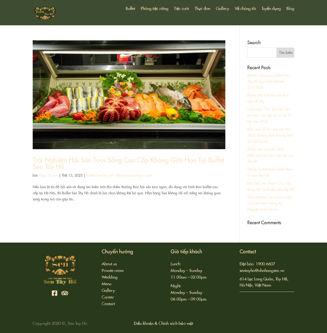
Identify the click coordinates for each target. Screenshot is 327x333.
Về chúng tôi (245, 9)
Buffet (130, 9)
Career (108, 297)
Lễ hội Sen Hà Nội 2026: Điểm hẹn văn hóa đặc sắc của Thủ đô (270, 155)
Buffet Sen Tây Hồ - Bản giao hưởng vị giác (120, 175)
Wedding (110, 277)
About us (109, 264)
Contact (108, 303)
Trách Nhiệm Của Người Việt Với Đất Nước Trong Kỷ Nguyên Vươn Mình (269, 203)
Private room (113, 270)
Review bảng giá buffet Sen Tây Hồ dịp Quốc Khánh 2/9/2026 (268, 81)
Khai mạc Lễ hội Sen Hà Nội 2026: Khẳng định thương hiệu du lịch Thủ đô (270, 135)
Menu (106, 284)
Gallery (222, 9)
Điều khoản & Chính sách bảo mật (163, 323)
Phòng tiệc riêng (154, 9)
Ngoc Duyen (48, 175)
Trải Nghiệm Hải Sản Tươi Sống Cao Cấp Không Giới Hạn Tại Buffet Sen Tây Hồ (128, 163)
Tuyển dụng (271, 9)
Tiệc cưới (181, 9)
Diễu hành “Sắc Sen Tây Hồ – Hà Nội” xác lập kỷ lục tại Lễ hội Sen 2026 (269, 115)
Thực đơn (202, 9)
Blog (290, 9)
